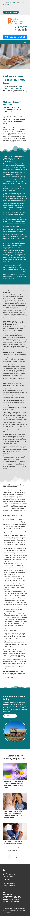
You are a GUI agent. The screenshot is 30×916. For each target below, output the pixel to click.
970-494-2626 (11, 2)
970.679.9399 (15, 899)
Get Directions (7, 879)
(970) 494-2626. (22, 657)
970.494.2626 (18, 898)
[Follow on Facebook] (4, 905)
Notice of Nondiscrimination (11, 901)
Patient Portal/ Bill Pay (10, 12)
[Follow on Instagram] (7, 905)
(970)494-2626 (15, 663)
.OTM (17, 912)
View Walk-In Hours (9, 716)
